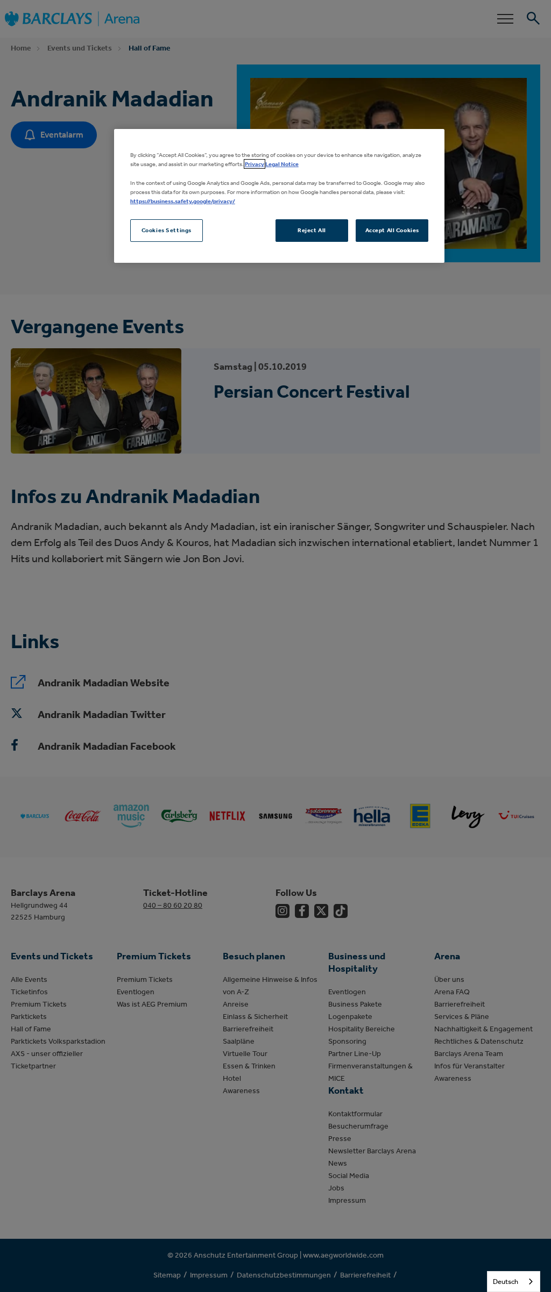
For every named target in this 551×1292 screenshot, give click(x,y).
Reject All (312, 230)
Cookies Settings (167, 230)
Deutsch (505, 1281)
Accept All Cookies (392, 230)
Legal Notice (282, 164)
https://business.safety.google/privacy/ (182, 201)
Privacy (254, 164)
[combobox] (513, 1281)
